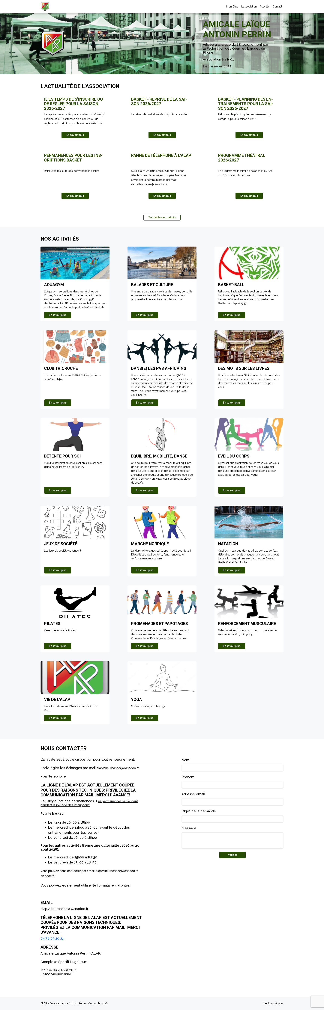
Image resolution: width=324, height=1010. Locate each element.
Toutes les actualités (162, 217)
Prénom (188, 777)
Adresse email (193, 794)
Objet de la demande (199, 811)
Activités (265, 6)
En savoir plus (75, 134)
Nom (185, 760)
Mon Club (232, 6)
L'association (249, 6)
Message (189, 828)
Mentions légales (273, 1003)
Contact (277, 6)
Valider (232, 854)
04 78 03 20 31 (52, 938)
